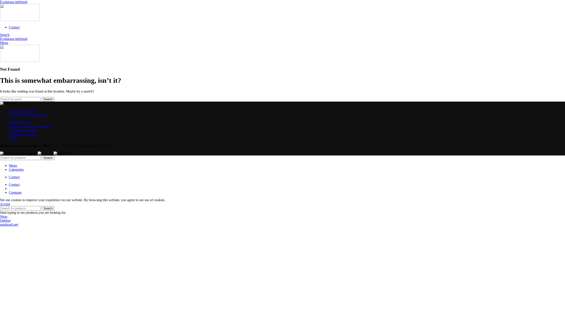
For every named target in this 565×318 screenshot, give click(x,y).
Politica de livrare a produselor (30, 126)
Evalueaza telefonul (13, 2)
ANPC (14, 138)
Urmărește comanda (23, 134)
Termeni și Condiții (22, 111)
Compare (15, 192)
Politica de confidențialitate (27, 115)
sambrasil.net (9, 224)
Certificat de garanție (23, 130)
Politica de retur (20, 122)
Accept (5, 204)
